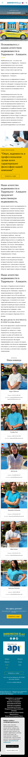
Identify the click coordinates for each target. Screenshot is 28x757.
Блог (20, 665)
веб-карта (20, 692)
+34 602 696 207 (16, 514)
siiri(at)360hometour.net (16, 477)
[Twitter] (17, 638)
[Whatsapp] (14, 638)
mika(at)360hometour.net (16, 555)
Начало (7, 659)
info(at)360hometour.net (16, 594)
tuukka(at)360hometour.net (16, 438)
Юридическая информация (19, 691)
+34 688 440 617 (16, 475)
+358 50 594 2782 (16, 436)
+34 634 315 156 (16, 553)
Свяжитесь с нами (10, 176)
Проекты (7, 662)
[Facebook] (11, 638)
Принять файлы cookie (12, 746)
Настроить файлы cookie (12, 750)
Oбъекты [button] (19, 659)
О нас (7, 665)
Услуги (20, 662)
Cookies (15, 692)
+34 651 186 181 (16, 395)
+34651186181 (16, 592)
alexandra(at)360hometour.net (16, 516)
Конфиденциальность (6, 692)
